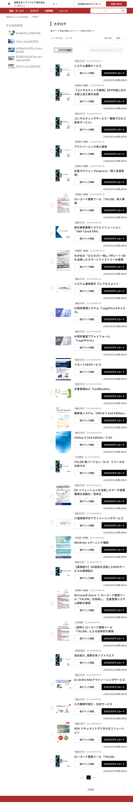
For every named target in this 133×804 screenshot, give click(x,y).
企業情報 (49, 10)
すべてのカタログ (14, 25)
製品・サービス (16, 10)
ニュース (63, 10)
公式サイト (21, 5)
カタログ (34, 10)
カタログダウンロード (114, 73)
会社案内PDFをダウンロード (89, 4)
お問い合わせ (116, 4)
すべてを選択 (65, 50)
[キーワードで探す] (123, 11)
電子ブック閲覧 (87, 73)
